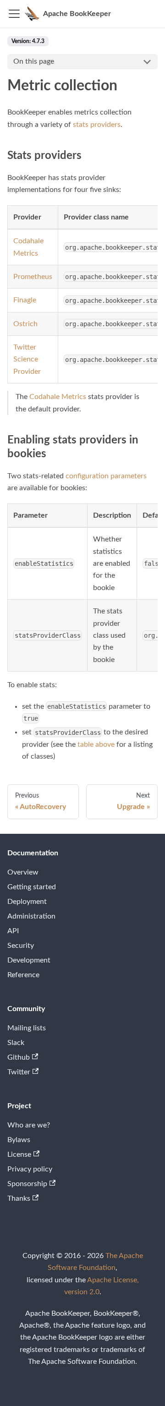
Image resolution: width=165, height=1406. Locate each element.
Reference (23, 975)
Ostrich (25, 324)
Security (20, 945)
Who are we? (28, 1125)
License (19, 1154)
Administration (31, 916)
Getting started (31, 887)
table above (96, 744)
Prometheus (32, 276)
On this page (33, 61)
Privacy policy (29, 1169)
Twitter (18, 1072)
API (13, 931)
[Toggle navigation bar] (14, 14)
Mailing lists (26, 1028)
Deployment (27, 901)
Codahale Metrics (57, 396)
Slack (15, 1042)
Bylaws (18, 1139)
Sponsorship (27, 1183)
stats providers (97, 124)
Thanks (18, 1198)
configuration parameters (106, 476)
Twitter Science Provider (27, 359)
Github (18, 1057)
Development (28, 960)
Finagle (24, 300)
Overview (22, 872)
